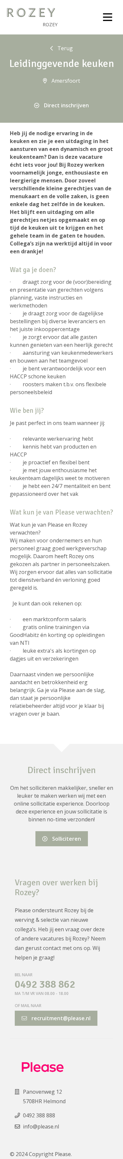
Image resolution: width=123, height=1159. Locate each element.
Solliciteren (66, 838)
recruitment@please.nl (60, 1018)
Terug (64, 48)
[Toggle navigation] (107, 17)
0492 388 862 (45, 984)
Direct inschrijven (66, 105)
